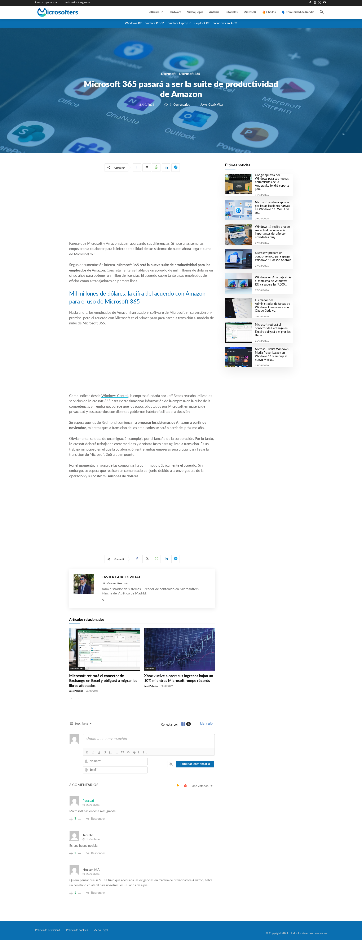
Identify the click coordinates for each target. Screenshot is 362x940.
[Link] (134, 752)
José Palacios (76, 691)
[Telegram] (175, 167)
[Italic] (93, 752)
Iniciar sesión (205, 723)
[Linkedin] (166, 167)
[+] (145, 751)
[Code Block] (128, 752)
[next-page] (78, 698)
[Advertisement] (142, 207)
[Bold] (87, 752)
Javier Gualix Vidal (211, 104)
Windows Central (114, 396)
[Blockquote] (122, 752)
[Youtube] (324, 2)
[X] (319, 2)
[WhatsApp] (156, 167)
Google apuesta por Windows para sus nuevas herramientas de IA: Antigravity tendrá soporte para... (272, 182)
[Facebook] (310, 2)
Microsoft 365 (189, 74)
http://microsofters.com (115, 583)
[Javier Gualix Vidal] (86, 588)
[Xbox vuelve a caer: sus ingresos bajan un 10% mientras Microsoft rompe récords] (179, 649)
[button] (322, 12)
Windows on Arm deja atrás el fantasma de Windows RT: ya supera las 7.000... (273, 281)
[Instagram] (315, 2)
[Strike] (105, 752)
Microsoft (168, 74)
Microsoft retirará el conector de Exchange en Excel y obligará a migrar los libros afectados (103, 681)
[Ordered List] (111, 752)
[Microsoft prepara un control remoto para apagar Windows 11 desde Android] (238, 259)
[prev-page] (71, 698)
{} (139, 751)
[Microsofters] (67, 12)
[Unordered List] (116, 752)
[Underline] (99, 752)
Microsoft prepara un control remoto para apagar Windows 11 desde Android (273, 257)
